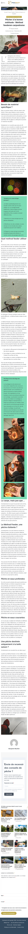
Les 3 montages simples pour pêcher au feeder (20, 819)
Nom (2, 895)
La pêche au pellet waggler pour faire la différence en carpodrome (20, 850)
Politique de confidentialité (10, 927)
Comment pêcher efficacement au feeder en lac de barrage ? (6, 866)
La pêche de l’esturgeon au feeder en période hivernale (7, 850)
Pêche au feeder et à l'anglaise (14, 16)
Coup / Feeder (11, 12)
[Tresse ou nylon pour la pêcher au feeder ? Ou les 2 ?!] (21, 828)
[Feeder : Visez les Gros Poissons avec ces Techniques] (7, 813)
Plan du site (9, 924)
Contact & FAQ (20, 927)
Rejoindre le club (8, 783)
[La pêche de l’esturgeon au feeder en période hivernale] (7, 843)
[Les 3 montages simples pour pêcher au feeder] (21, 813)
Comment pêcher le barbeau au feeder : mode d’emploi (6, 835)
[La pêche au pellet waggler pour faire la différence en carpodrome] (21, 843)
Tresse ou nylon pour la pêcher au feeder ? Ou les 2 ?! (21, 835)
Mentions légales (17, 924)
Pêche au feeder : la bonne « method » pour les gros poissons (20, 866)
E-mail (3, 901)
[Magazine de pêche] (14, 2)
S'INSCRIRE (9, 794)
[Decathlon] (14, 8)
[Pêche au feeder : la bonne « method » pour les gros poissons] (21, 859)
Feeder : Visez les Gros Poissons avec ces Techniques (6, 820)
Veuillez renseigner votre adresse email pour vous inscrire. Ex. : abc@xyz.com (13, 790)
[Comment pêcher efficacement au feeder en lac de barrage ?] (7, 859)
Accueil (5, 12)
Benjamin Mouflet (14, 28)
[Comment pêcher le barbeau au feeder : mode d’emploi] (7, 828)
